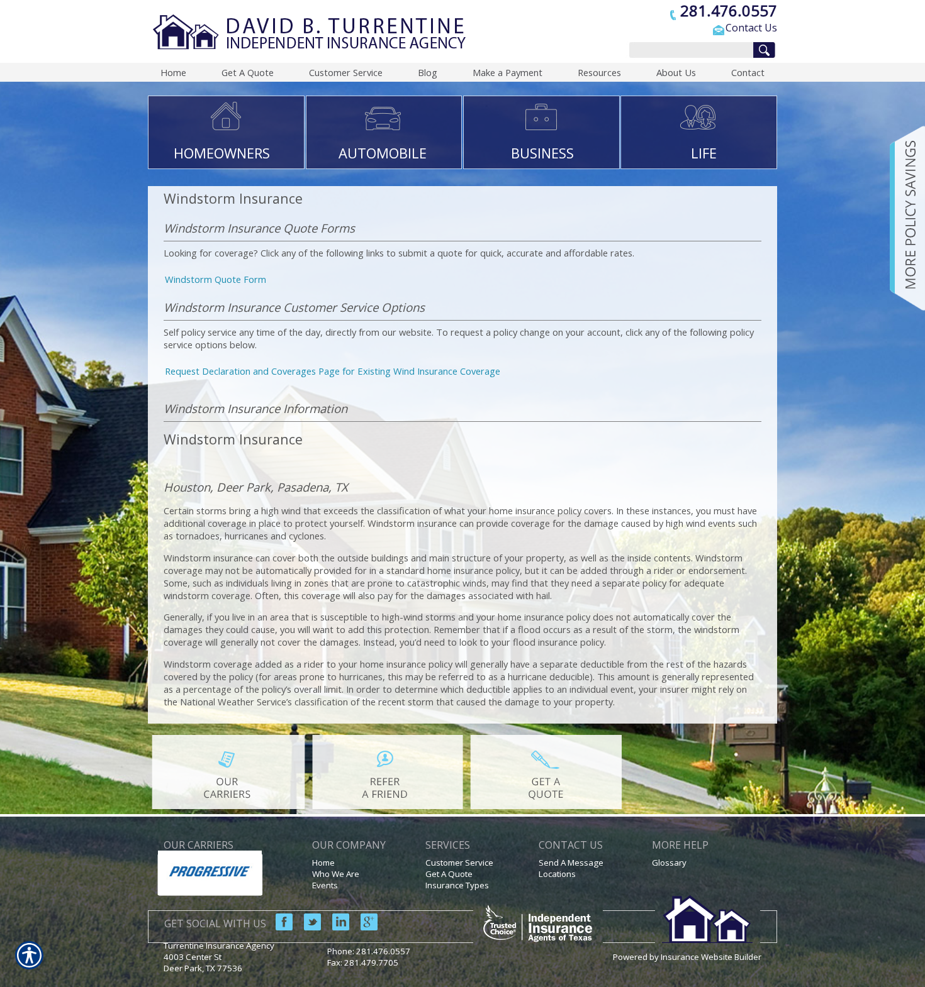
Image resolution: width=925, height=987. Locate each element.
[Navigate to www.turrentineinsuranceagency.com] (903, 218)
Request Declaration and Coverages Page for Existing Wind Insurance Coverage (332, 371)
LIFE (704, 152)
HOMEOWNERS (222, 152)
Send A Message (571, 862)
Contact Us (751, 28)
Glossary (669, 862)
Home (323, 862)
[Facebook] (279, 921)
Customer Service (459, 862)
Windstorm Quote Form (215, 279)
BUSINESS (542, 152)
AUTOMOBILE (383, 152)
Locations (557, 873)
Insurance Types (457, 885)
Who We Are (335, 873)
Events (325, 885)
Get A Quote (449, 873)
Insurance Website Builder (711, 956)
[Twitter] (307, 921)
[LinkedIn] (336, 921)
